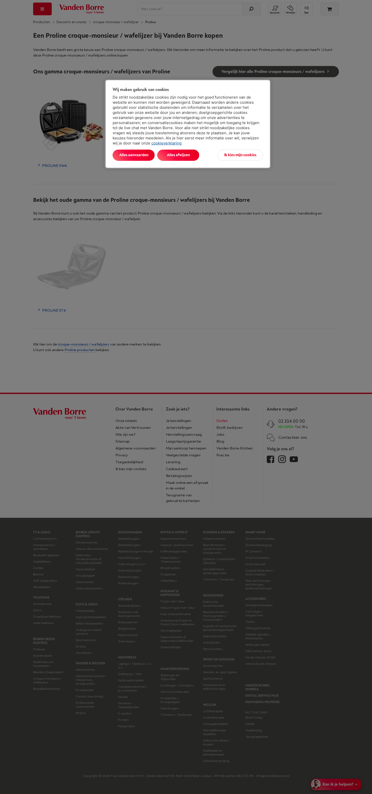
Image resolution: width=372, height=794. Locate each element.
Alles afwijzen (178, 155)
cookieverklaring (166, 143)
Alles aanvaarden (133, 155)
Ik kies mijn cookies (240, 155)
